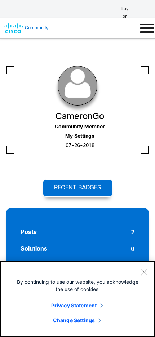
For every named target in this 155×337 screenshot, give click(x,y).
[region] (77, 299)
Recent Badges (77, 188)
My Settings (79, 136)
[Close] (144, 272)
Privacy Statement (74, 305)
